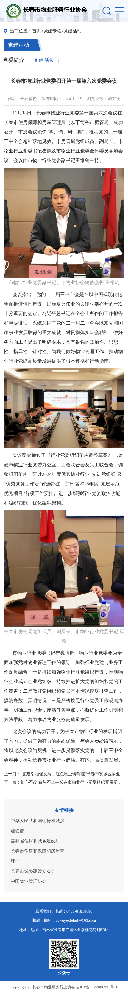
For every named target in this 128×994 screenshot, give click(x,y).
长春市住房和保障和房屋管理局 (37, 856)
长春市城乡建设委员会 (33, 871)
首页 (36, 31)
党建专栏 (52, 31)
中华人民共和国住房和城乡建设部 (37, 825)
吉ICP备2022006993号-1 (97, 987)
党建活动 (73, 31)
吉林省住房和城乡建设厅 (35, 841)
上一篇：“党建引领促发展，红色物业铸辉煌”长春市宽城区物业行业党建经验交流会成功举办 (64, 774)
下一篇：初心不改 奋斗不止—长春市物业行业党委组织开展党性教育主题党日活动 (64, 782)
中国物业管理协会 (28, 881)
